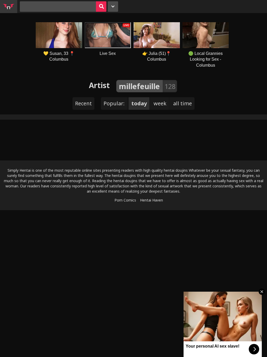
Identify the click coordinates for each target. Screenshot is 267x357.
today (139, 103)
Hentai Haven (151, 200)
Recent (83, 103)
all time (182, 103)
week (160, 103)
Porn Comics (125, 200)
